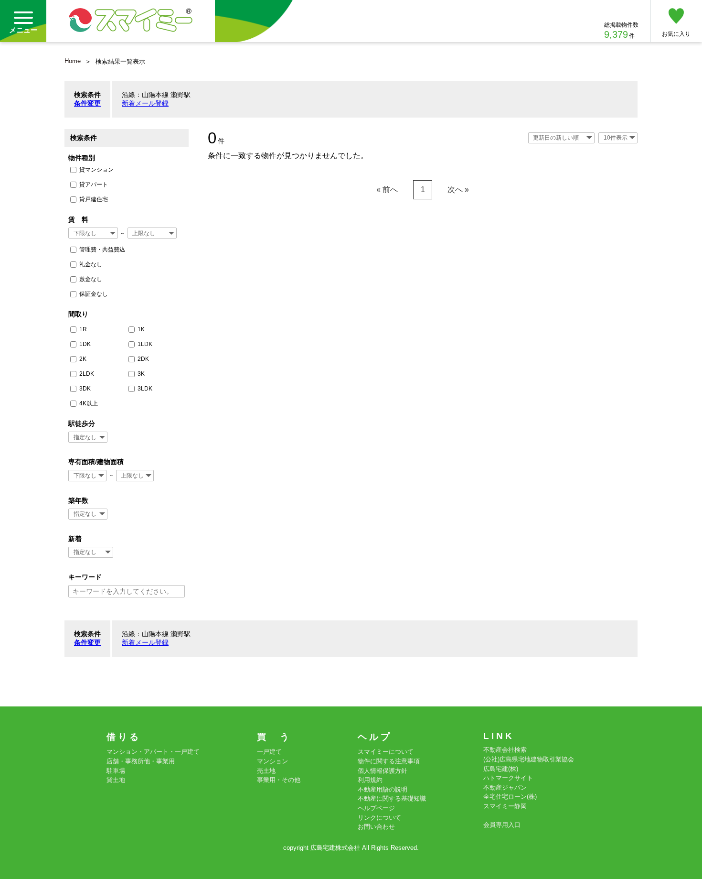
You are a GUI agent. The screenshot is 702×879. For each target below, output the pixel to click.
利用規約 (370, 779)
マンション (272, 761)
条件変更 (87, 103)
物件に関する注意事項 (389, 761)
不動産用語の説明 (382, 789)
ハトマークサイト (508, 777)
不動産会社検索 (505, 749)
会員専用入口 (502, 824)
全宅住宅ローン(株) (510, 796)
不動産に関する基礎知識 (392, 798)
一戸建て (269, 751)
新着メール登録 (145, 103)
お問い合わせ (376, 826)
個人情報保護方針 (382, 770)
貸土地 (115, 779)
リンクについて (379, 817)
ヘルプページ (376, 808)
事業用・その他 (278, 779)
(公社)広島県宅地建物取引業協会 (528, 759)
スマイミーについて (386, 751)
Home (72, 61)
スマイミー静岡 (505, 806)
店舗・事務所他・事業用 (140, 761)
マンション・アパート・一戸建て (153, 751)
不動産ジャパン (505, 787)
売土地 (266, 770)
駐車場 (115, 770)
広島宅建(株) (500, 768)
